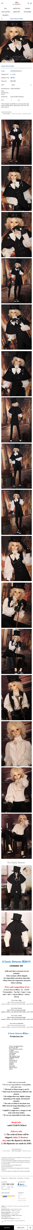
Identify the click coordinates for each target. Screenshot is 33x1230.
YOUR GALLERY (21, 1198)
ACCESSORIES (27, 11)
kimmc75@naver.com (6, 1216)
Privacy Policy (20, 1178)
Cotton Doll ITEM (5, 11)
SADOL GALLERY (22, 1200)
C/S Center (26, 1178)
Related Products (26, 113)
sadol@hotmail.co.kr (22, 1185)
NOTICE (20, 1195)
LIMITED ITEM (16, 8)
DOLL (5, 8)
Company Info (4, 1178)
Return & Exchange (16, 113)
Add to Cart (20, 1227)
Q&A (19, 1197)
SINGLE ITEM (16, 11)
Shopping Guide (12, 1178)
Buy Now (7, 1227)
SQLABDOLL (5, 15)
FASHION (27, 8)
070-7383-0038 (8, 1184)
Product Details (6, 113)
